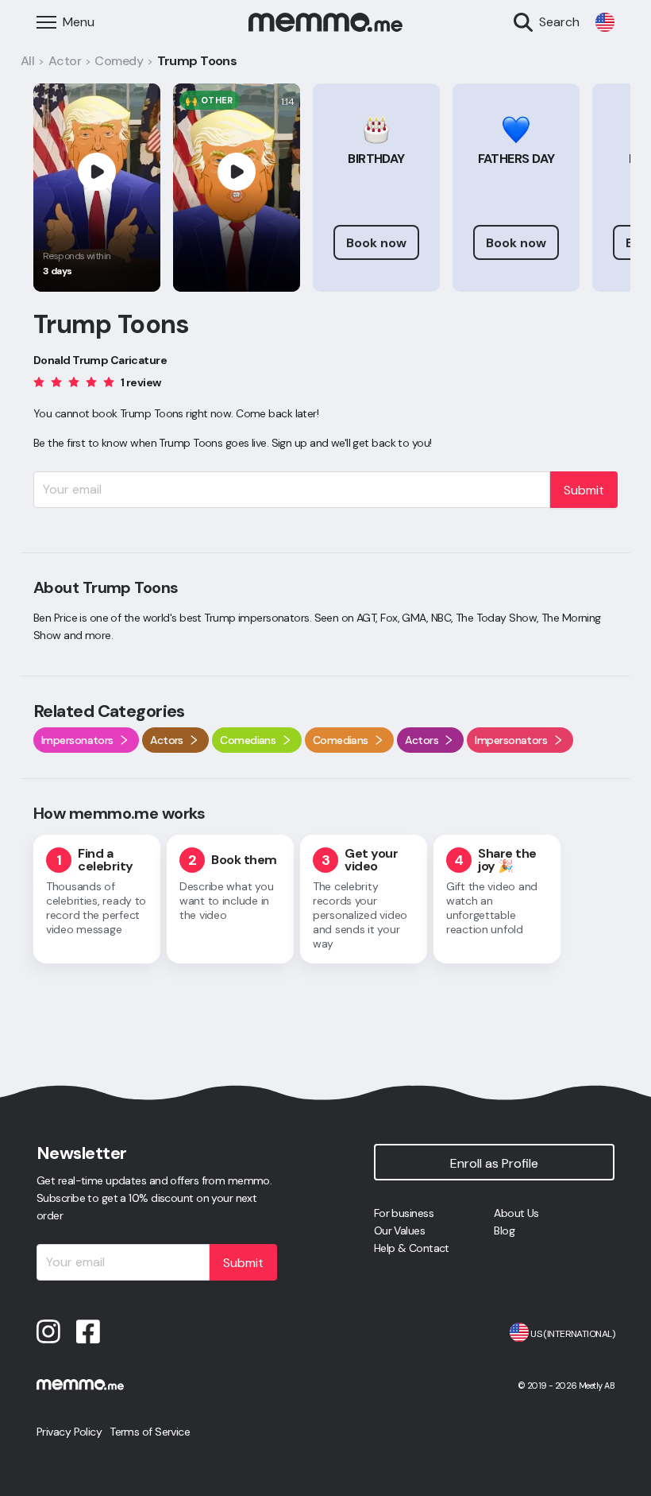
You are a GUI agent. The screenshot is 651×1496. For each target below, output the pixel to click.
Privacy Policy (69, 1431)
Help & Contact (411, 1248)
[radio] (38, 381)
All (27, 60)
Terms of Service (150, 1431)
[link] (604, 22)
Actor (64, 60)
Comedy (118, 60)
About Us (516, 1213)
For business (403, 1213)
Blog (504, 1230)
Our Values (399, 1230)
